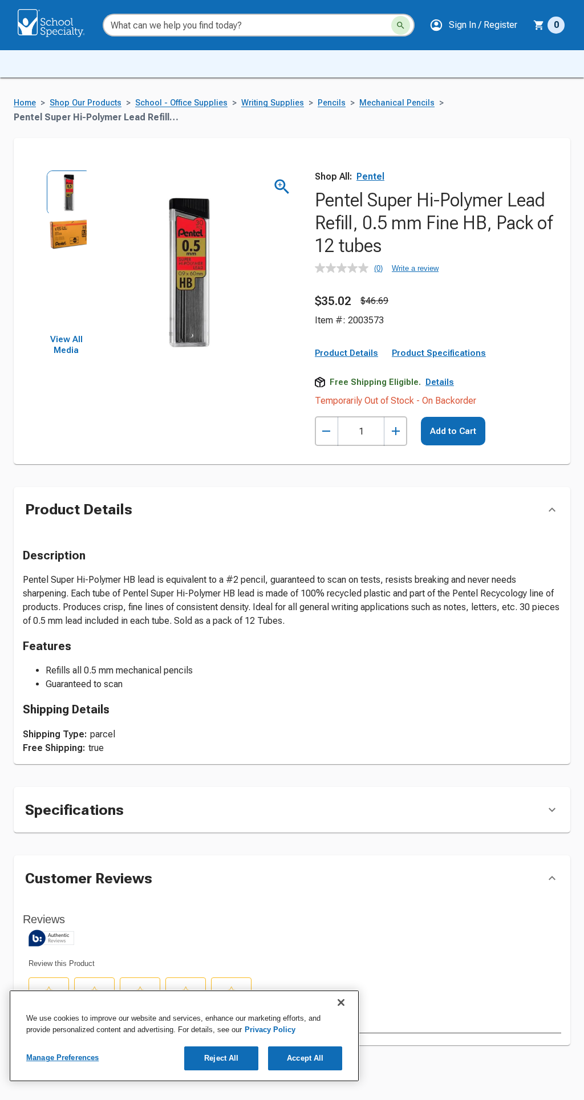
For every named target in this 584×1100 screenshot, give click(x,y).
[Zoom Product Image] (282, 187)
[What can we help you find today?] (400, 25)
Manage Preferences (62, 1057)
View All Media (66, 345)
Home (25, 103)
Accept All (305, 1058)
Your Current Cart (549, 25)
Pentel (370, 176)
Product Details (346, 353)
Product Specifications (439, 353)
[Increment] (395, 431)
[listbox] (66, 252)
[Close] (341, 1002)
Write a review (415, 268)
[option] (66, 190)
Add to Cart (453, 431)
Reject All (221, 1058)
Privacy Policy (270, 1029)
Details (439, 382)
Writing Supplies (272, 103)
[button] (473, 25)
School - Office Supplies (181, 103)
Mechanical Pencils (397, 103)
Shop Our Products (85, 103)
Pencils (332, 103)
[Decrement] (326, 431)
